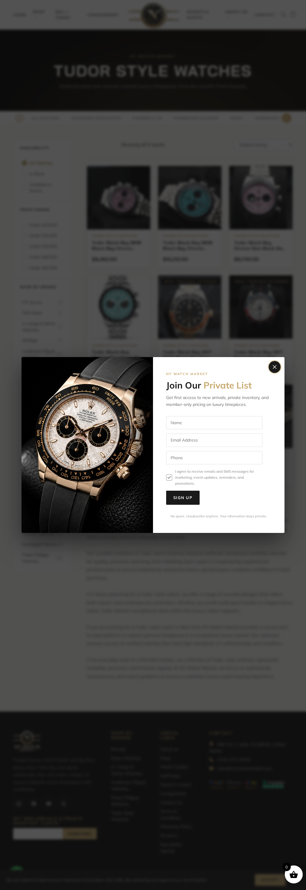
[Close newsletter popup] (275, 367)
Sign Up (182, 497)
